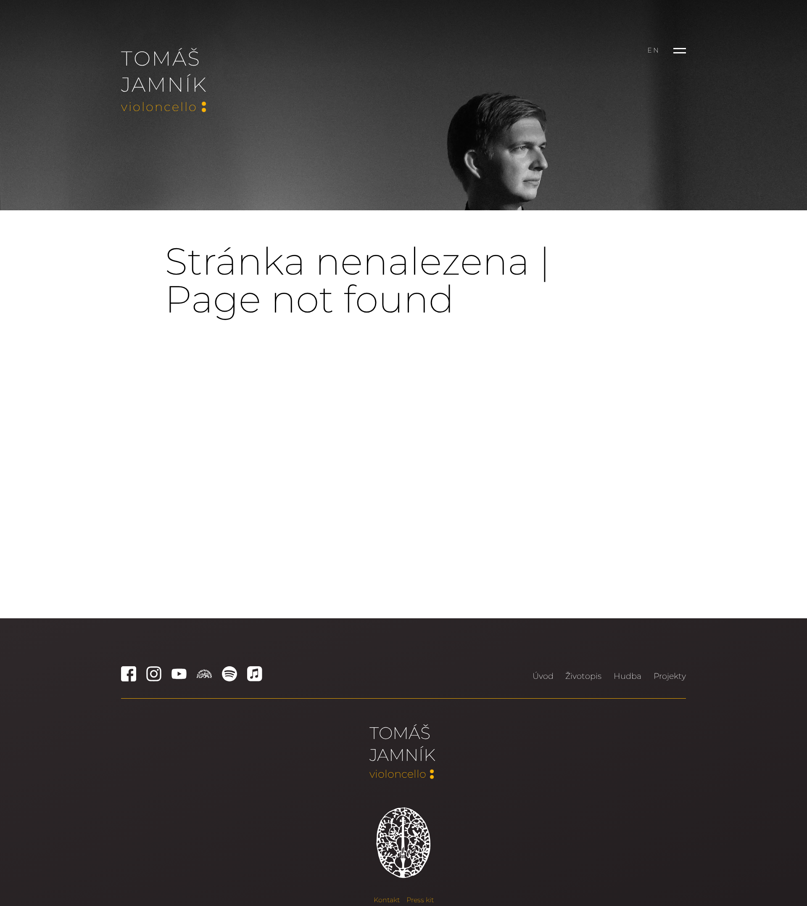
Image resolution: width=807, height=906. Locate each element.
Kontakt (387, 900)
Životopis (583, 676)
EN (653, 50)
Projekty (670, 676)
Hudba (627, 676)
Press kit (420, 900)
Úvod (543, 676)
